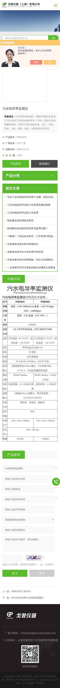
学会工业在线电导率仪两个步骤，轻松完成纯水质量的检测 (31, 197)
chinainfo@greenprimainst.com (38, 633)
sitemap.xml (46, 679)
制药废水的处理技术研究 (20, 220)
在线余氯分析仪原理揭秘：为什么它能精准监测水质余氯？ (31, 259)
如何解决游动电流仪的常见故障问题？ (27, 228)
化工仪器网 (28, 683)
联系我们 (44, 163)
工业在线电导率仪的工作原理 (22, 212)
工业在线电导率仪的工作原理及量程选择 (28, 204)
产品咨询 (16, 163)
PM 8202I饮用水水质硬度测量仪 (27, 597)
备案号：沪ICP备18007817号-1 (22, 679)
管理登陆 (40, 683)
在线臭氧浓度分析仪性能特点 (22, 244)
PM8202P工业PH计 (21, 591)
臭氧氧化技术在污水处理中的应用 (25, 251)
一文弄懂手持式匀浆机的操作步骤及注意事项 (31, 267)
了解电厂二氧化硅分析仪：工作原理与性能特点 (31, 236)
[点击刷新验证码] (34, 557)
